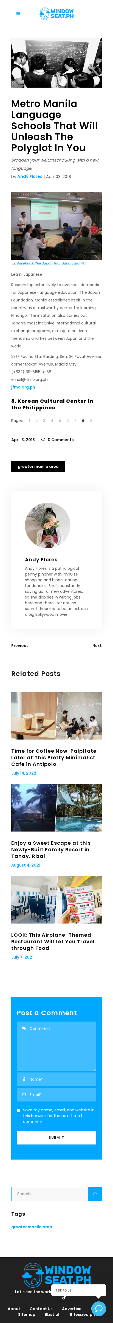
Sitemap (26, 1314)
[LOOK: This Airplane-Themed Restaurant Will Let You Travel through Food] (56, 900)
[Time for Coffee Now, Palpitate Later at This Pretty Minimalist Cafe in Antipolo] (56, 716)
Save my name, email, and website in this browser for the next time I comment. (59, 1115)
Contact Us (41, 1309)
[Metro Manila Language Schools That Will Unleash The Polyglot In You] (56, 525)
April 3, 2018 (23, 439)
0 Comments (60, 439)
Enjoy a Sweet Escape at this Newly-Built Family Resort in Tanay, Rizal (51, 849)
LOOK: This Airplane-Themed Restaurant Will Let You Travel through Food (53, 941)
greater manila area (38, 466)
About (14, 1309)
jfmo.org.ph (23, 387)
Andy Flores (30, 176)
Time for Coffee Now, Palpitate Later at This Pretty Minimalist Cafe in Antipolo (54, 757)
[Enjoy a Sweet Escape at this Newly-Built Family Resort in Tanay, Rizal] (56, 808)
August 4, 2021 (25, 865)
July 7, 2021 (22, 957)
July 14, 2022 (23, 773)
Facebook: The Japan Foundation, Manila (51, 263)
